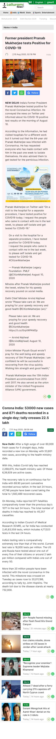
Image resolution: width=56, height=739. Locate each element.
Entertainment (48, 12)
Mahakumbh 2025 (9, 19)
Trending (43, 19)
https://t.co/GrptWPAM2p (23, 330)
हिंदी (30, 2)
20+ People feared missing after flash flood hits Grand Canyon (37, 621)
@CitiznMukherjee (19, 326)
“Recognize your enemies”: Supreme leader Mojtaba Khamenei (37, 666)
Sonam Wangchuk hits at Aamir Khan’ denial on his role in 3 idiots (36, 711)
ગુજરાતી (50, 2)
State (28, 12)
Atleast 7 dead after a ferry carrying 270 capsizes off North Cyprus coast (37, 689)
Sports (38, 12)
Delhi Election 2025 (28, 19)
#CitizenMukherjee (19, 260)
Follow (35, 93)
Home (5, 12)
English (39, 2)
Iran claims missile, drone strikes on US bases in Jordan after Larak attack (36, 643)
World (22, 12)
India (14, 12)
